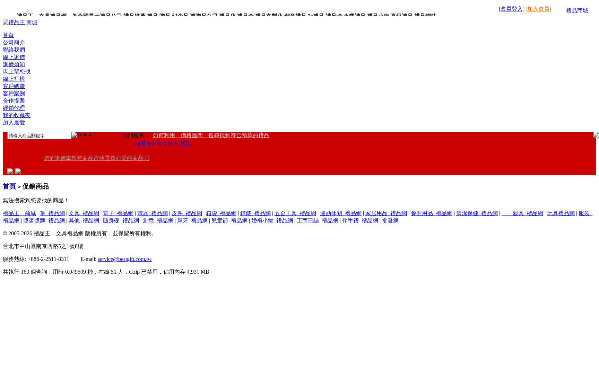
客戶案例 (14, 93)
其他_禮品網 (84, 220)
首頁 (8, 35)
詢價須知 (14, 64)
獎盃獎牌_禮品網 (44, 220)
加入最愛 (14, 122)
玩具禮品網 (561, 213)
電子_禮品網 (118, 213)
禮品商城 (577, 11)
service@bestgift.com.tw (125, 259)
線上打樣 (14, 79)
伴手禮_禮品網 (360, 220)
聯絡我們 (14, 50)
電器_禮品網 (152, 213)
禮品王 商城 (19, 213)
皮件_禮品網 (187, 213)
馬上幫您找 (17, 71)
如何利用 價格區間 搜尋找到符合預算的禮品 (211, 135)
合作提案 (14, 101)
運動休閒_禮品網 (341, 213)
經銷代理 (14, 108)
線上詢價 (14, 57)
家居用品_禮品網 (386, 213)
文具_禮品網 (84, 213)
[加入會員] (538, 9)
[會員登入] (511, 9)
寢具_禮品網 (522, 213)
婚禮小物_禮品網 (272, 220)
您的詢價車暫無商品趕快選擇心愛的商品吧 (96, 158)
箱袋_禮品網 (221, 213)
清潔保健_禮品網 (477, 213)
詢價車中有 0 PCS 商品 (162, 144)
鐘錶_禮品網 (255, 213)
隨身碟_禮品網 (121, 220)
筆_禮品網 (52, 213)
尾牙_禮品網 (192, 220)
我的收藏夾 (17, 115)
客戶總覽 (14, 86)
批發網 (390, 220)
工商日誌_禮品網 (317, 220)
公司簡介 (14, 42)
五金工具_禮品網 (295, 213)
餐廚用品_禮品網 (431, 213)
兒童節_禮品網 (229, 220)
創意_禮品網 (158, 220)
